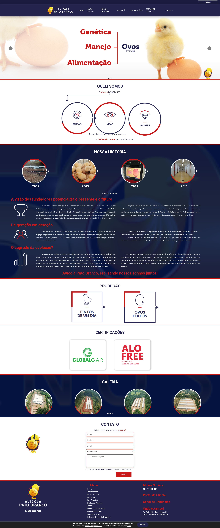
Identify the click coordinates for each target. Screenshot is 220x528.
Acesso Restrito (93, 514)
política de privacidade (93, 526)
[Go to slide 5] (108, 193)
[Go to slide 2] (109, 78)
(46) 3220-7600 (34, 511)
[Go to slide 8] (113, 193)
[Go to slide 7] (112, 193)
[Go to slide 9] (115, 193)
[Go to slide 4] (107, 193)
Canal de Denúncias (156, 502)
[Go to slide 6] (110, 193)
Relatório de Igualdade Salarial (99, 517)
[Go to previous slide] (11, 48)
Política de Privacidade (104, 469)
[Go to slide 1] (108, 78)
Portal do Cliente (154, 495)
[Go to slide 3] (111, 78)
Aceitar (142, 524)
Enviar (123, 474)
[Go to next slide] (209, 48)
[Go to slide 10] (116, 193)
